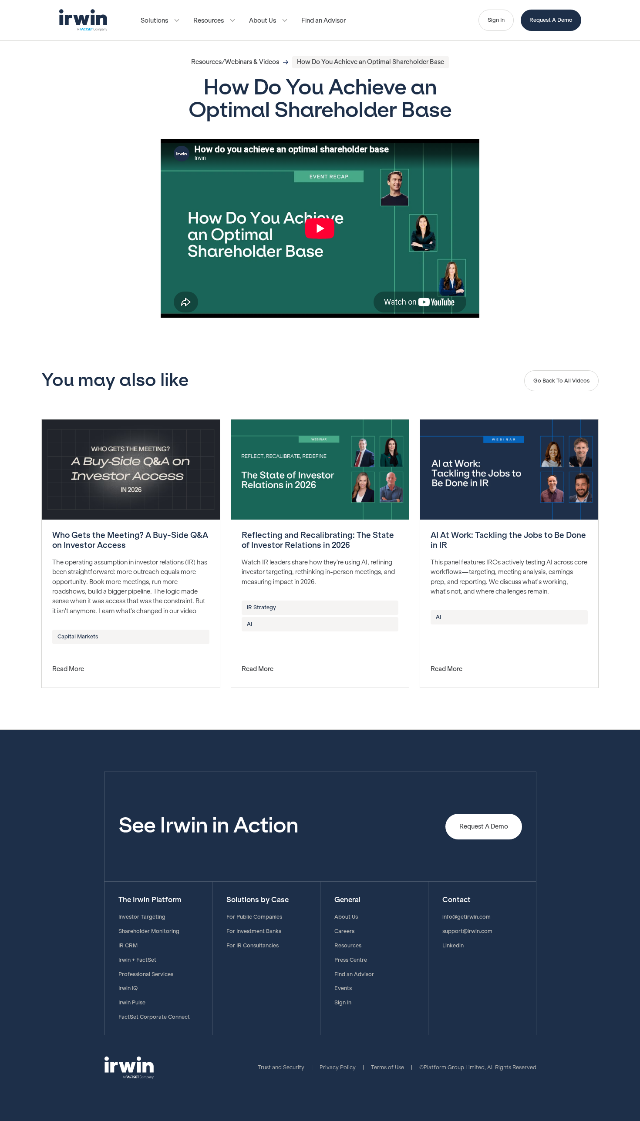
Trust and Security (281, 1067)
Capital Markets (77, 637)
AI (249, 624)
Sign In (496, 20)
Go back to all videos (561, 381)
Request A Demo (551, 20)
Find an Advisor (323, 20)
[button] (160, 21)
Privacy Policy (338, 1067)
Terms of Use (387, 1067)
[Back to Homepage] (83, 20)
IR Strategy (261, 607)
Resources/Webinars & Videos (235, 61)
